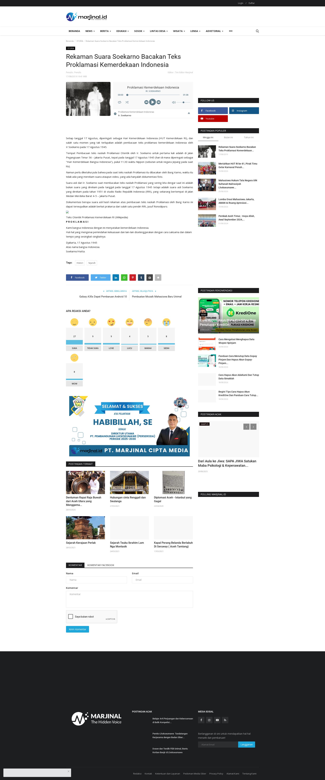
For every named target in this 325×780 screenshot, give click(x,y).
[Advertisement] (228, 72)
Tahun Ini (249, 137)
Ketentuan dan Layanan (167, 773)
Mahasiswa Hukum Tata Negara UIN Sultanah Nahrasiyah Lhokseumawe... (238, 184)
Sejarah (91, 262)
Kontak (148, 773)
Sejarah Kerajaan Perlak (81, 542)
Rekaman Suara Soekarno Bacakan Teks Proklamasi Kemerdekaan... (237, 149)
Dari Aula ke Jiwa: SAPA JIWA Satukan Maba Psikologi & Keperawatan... (227, 463)
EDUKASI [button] (121, 31)
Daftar (252, 3)
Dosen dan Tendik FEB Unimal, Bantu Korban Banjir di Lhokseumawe (170, 750)
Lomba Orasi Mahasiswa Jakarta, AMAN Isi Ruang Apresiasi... (236, 201)
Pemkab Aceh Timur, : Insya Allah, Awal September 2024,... (237, 218)
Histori (80, 262)
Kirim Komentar (77, 629)
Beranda (74, 31)
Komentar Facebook (100, 565)
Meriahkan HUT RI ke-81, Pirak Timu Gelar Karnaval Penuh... (238, 165)
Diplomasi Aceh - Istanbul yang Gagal (173, 499)
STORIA (80, 41)
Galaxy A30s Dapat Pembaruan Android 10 (103, 296)
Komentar (75, 565)
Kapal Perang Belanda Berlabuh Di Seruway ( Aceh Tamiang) (173, 544)
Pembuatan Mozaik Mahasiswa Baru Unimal (157, 296)
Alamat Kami (232, 773)
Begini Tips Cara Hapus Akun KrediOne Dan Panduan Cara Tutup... (238, 393)
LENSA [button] (194, 31)
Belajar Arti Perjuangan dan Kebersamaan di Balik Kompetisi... (173, 720)
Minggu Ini (208, 137)
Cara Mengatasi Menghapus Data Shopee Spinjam (236, 341)
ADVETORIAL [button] (214, 31)
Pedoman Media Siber (194, 773)
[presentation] (246, 427)
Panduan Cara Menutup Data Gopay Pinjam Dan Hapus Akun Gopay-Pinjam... (238, 359)
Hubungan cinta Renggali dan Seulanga (128, 499)
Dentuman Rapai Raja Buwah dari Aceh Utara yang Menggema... (83, 501)
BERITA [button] (104, 31)
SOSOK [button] (138, 31)
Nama (69, 573)
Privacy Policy (216, 773)
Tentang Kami (249, 773)
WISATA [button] (178, 31)
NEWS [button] (89, 31)
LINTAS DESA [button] (158, 31)
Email (135, 573)
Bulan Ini (228, 137)
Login (240, 3)
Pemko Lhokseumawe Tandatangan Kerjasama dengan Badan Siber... (170, 735)
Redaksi (137, 773)
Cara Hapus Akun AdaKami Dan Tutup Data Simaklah (239, 377)
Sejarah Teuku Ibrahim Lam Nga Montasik (127, 544)
